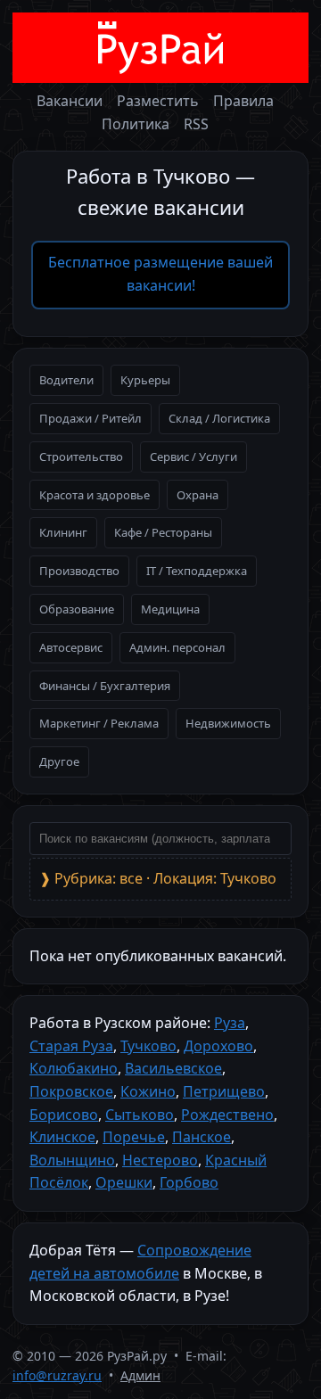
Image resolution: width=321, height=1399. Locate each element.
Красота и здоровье (94, 495)
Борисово (63, 1114)
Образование (76, 609)
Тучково (148, 1046)
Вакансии (70, 101)
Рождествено (227, 1114)
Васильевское (173, 1068)
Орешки (123, 1182)
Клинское (62, 1137)
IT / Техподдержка (196, 571)
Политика (135, 124)
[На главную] (160, 47)
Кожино (148, 1091)
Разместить (158, 101)
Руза (229, 1023)
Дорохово (218, 1046)
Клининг (63, 532)
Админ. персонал (177, 647)
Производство (79, 571)
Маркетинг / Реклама (99, 723)
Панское (201, 1137)
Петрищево (224, 1091)
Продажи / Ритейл (90, 418)
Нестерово (160, 1160)
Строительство (81, 457)
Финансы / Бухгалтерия (104, 686)
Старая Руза (71, 1046)
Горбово (189, 1182)
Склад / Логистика (219, 418)
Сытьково (139, 1114)
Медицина (170, 609)
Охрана (197, 495)
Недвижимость (228, 723)
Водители (66, 380)
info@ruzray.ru (57, 1375)
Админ (140, 1375)
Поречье (134, 1137)
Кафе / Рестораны (163, 532)
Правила (243, 101)
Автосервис (71, 647)
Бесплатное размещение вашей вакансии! (160, 273)
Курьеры (145, 380)
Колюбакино (73, 1068)
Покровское (71, 1091)
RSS (196, 124)
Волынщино (72, 1160)
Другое (59, 761)
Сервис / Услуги (193, 457)
